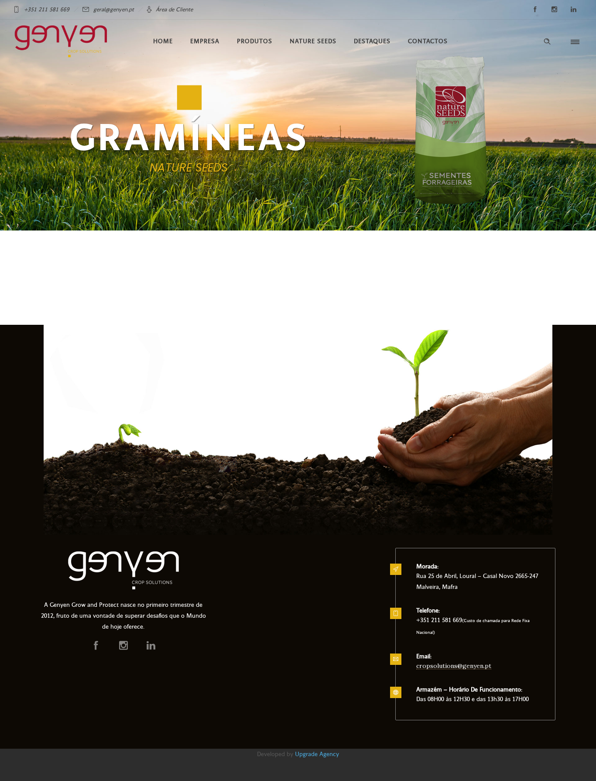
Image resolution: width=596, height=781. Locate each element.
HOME (163, 41)
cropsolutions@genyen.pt (453, 666)
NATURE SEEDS (313, 41)
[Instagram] (554, 9)
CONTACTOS (428, 41)
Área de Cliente (174, 9)
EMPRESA (204, 41)
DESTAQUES (372, 41)
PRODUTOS (254, 41)
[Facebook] (535, 9)
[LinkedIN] (573, 9)
